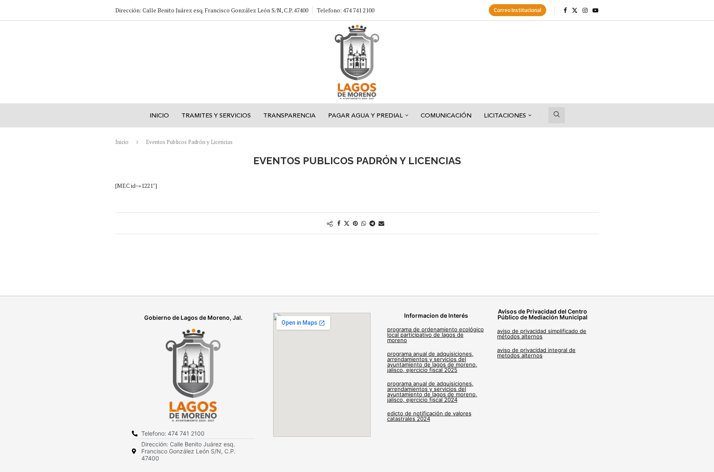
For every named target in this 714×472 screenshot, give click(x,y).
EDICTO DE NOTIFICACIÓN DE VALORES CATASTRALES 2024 (429, 416)
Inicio (159, 115)
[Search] (556, 115)
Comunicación (446, 115)
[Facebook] (565, 10)
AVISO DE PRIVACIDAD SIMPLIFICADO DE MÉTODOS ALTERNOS (541, 334)
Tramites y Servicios (216, 115)
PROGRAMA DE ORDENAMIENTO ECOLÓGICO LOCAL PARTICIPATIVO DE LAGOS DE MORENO (435, 334)
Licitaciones (505, 115)
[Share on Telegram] (372, 223)
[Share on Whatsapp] (363, 223)
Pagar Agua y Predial (365, 115)
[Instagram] (585, 10)
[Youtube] (595, 10)
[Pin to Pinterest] (355, 223)
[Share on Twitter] (347, 223)
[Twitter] (574, 10)
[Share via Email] (381, 223)
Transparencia (289, 115)
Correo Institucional (517, 10)
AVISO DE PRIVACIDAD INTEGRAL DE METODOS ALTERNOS (536, 353)
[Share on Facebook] (338, 223)
